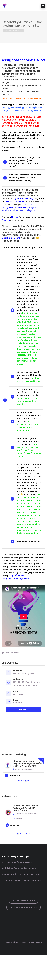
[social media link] (24, 947)
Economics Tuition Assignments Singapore (21, 880)
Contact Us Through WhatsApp (23, 907)
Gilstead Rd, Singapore (23, 673)
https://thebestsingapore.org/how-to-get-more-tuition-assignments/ (22, 109)
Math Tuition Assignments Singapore (19, 868)
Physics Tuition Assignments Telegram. (20, 209)
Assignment (12, 60)
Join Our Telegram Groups (23, 900)
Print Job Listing (12, 653)
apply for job (24, 710)
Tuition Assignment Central (26, 685)
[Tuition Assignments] (4, 6)
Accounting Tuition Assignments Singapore (22, 874)
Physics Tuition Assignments (26, 682)
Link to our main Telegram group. (17, 862)
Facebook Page (15, 201)
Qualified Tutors (23, 198)
